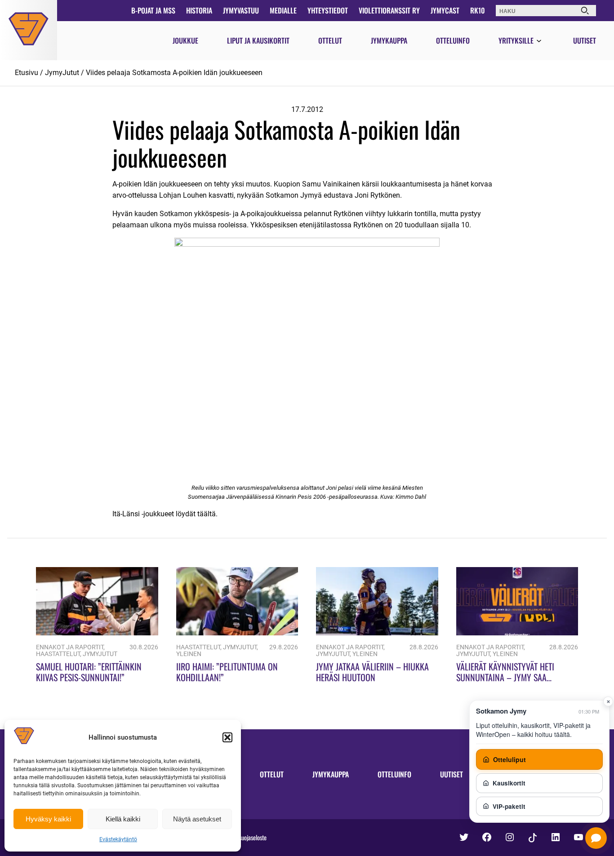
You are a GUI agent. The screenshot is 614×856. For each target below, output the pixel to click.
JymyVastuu (241, 10)
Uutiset (584, 40)
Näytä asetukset (197, 819)
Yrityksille (516, 40)
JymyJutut (62, 72)
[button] (227, 737)
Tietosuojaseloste (247, 837)
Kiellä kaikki (123, 819)
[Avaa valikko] (539, 41)
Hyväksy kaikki (48, 819)
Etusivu (26, 72)
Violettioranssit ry (389, 10)
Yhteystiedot (327, 10)
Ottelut (330, 40)
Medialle (283, 10)
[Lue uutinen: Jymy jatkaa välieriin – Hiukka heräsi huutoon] (377, 633)
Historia (199, 10)
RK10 (477, 10)
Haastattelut (58, 654)
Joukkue (185, 40)
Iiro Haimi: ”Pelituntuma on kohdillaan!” (227, 672)
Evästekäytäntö (118, 839)
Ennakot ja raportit (69, 647)
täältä (206, 514)
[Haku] (585, 10)
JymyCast (445, 10)
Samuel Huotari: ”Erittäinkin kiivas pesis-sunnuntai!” (89, 672)
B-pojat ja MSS (153, 10)
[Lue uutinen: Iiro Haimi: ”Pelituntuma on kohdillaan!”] (237, 633)
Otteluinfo (453, 40)
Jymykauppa (389, 40)
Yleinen (188, 654)
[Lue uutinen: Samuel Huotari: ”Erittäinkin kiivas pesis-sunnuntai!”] (97, 633)
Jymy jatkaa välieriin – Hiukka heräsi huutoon (372, 672)
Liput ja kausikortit (258, 40)
